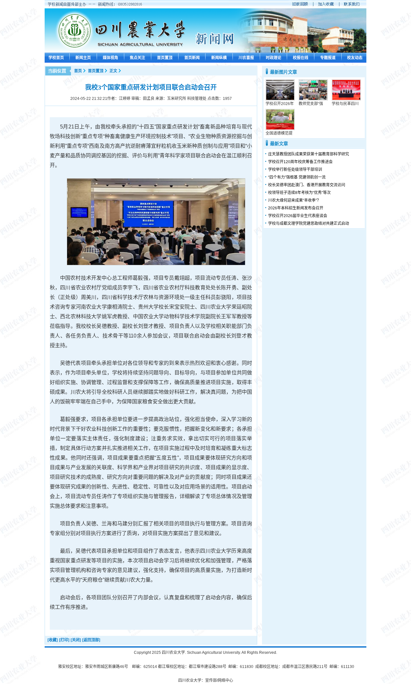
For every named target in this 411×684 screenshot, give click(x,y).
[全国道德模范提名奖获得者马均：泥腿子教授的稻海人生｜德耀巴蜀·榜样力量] (280, 129)
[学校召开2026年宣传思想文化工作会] (280, 99)
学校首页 (56, 58)
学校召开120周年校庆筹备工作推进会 (300, 162)
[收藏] (53, 640)
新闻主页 (83, 58)
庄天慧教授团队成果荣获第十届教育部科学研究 (308, 154)
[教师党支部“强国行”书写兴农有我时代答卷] (313, 99)
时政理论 (273, 58)
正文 (113, 71)
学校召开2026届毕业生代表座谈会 (297, 216)
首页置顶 (164, 58)
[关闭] (76, 640)
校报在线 (300, 58)
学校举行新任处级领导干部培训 (295, 169)
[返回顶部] (91, 640)
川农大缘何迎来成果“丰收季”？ (294, 200)
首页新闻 (192, 58)
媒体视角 (110, 58)
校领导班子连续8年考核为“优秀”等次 (299, 192)
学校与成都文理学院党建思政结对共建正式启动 (308, 223)
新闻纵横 (219, 58)
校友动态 (355, 58)
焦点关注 (137, 58)
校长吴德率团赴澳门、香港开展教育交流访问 (306, 185)
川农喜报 (246, 58)
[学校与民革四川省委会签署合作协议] (346, 99)
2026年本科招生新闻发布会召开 (295, 208)
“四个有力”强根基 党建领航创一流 (297, 177)
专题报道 (328, 58)
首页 (78, 71)
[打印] (64, 640)
